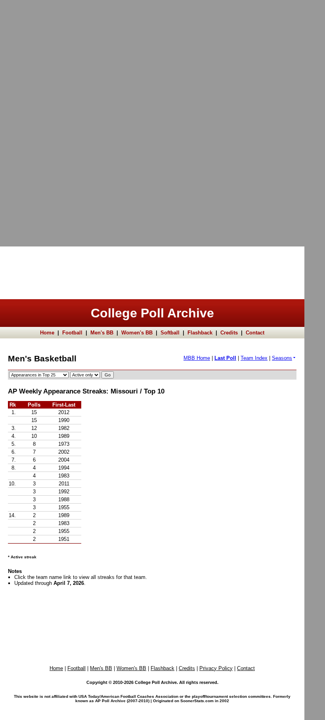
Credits (229, 333)
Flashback (199, 333)
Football (72, 333)
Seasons (282, 358)
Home (47, 333)
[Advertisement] (31, 119)
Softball (170, 333)
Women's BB (137, 333)
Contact (255, 333)
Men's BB (101, 333)
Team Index (254, 358)
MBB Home (197, 358)
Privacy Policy (216, 668)
